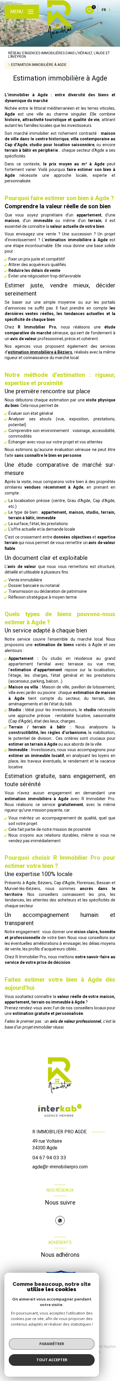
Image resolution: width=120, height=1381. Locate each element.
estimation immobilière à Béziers (40, 352)
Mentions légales (102, 1347)
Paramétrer (51, 1343)
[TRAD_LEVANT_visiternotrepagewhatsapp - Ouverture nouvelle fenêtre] (60, 1220)
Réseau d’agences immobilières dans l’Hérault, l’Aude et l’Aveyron (59, 55)
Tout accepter (51, 1359)
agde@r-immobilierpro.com (60, 1167)
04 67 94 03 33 (49, 1157)
